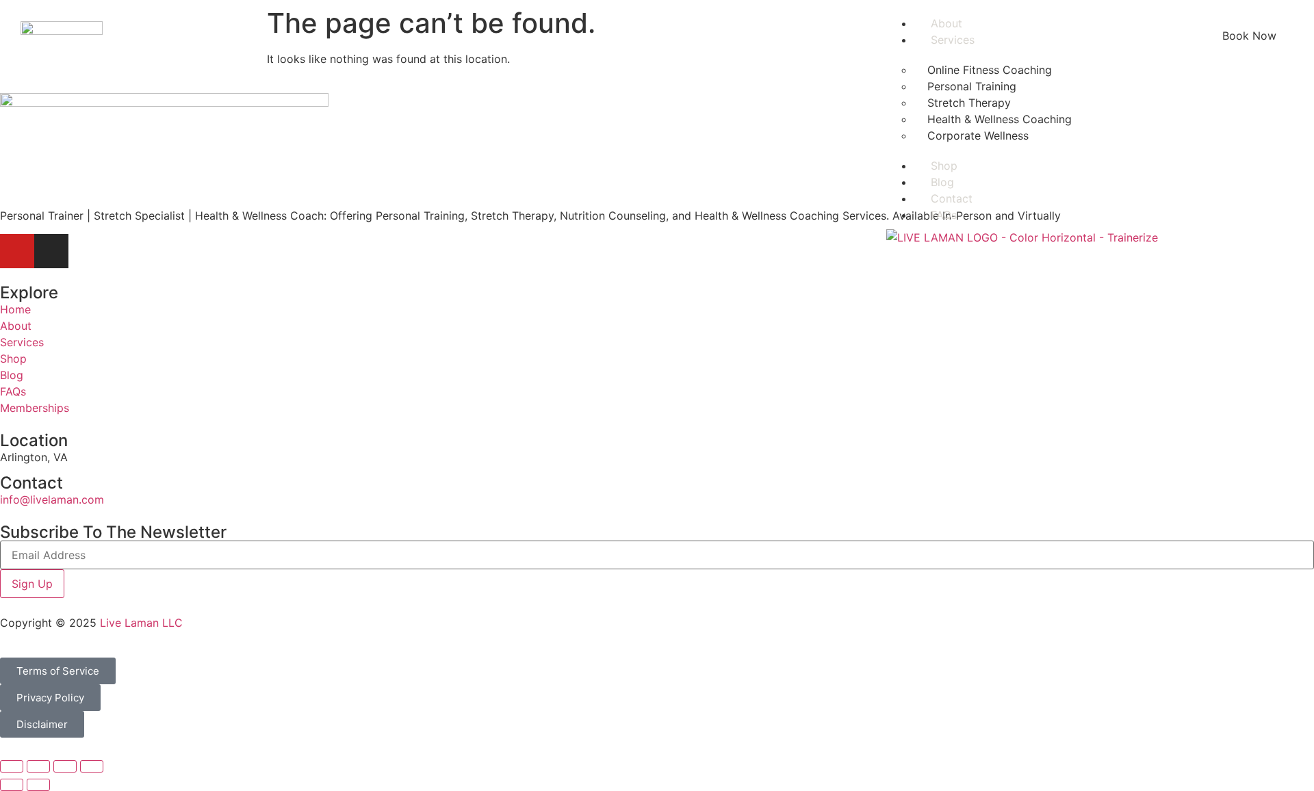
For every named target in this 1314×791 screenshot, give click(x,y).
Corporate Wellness (978, 135)
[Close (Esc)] (91, 766)
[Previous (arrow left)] (11, 785)
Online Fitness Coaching (989, 70)
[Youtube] (17, 251)
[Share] (65, 766)
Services (953, 40)
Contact (951, 198)
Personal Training (971, 86)
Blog (942, 182)
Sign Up (32, 584)
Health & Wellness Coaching (999, 119)
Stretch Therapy (969, 102)
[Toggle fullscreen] (38, 766)
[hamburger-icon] (1176, 21)
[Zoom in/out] (11, 766)
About (946, 23)
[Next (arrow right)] (38, 785)
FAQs (944, 215)
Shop (944, 165)
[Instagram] (51, 251)
